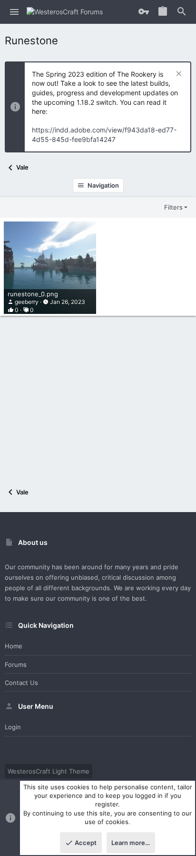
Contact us (21, 682)
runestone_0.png (33, 294)
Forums (16, 664)
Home (13, 646)
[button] (14, 11)
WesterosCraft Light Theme (48, 771)
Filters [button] (173, 207)
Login (13, 727)
